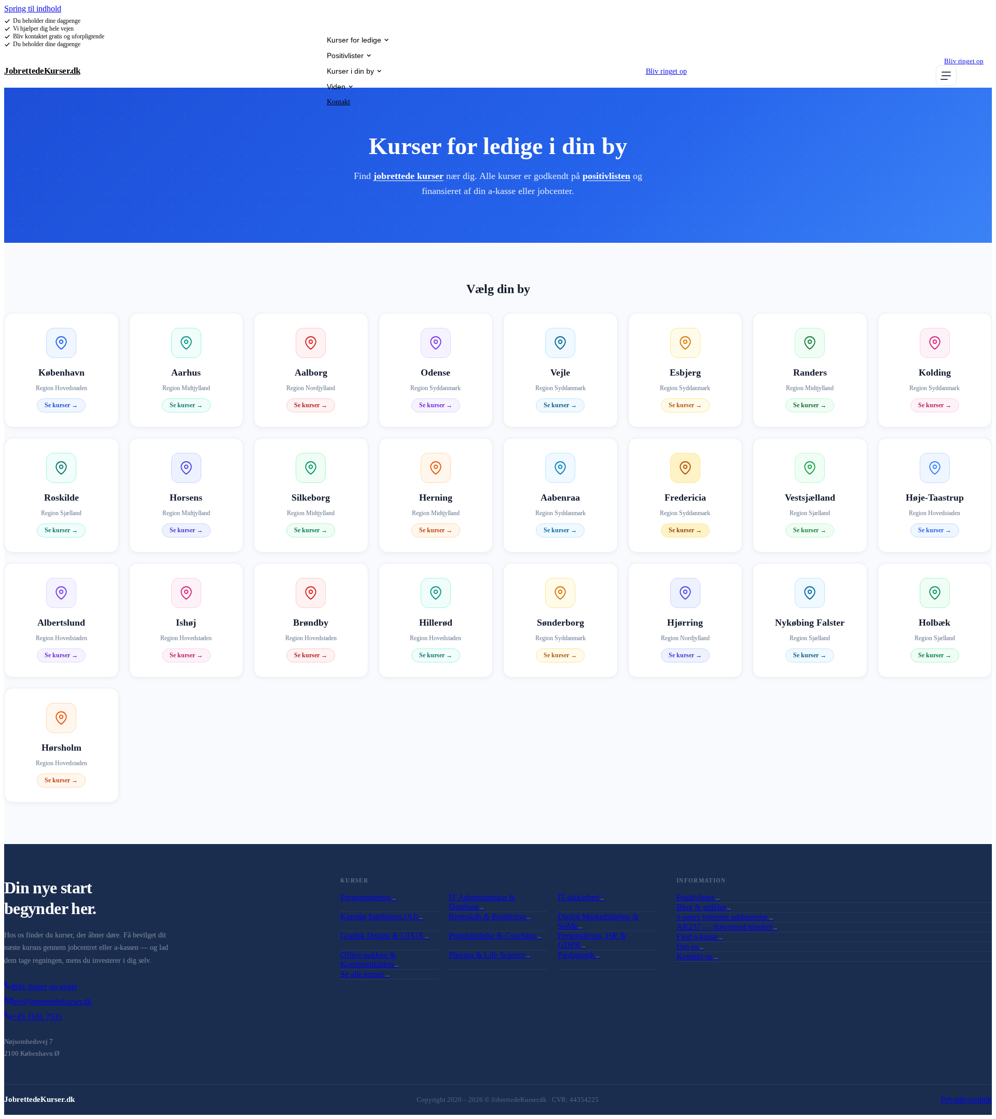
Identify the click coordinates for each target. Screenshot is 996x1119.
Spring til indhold (32, 8)
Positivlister (345, 55)
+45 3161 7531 (37, 1016)
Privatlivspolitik (966, 1099)
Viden (336, 86)
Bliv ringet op (666, 71)
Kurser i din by (350, 71)
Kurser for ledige (354, 40)
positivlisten (606, 176)
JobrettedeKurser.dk (42, 71)
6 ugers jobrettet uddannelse (725, 917)
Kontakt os (697, 956)
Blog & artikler (704, 907)
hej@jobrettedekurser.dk (52, 1001)
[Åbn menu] (946, 75)
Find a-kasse (700, 936)
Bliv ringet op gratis (44, 986)
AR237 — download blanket (727, 926)
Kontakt (338, 102)
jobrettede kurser (409, 176)
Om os (690, 946)
